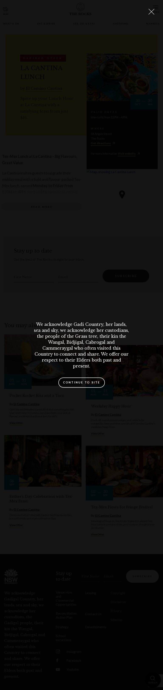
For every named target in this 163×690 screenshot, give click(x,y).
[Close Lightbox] (151, 11)
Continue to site (81, 382)
